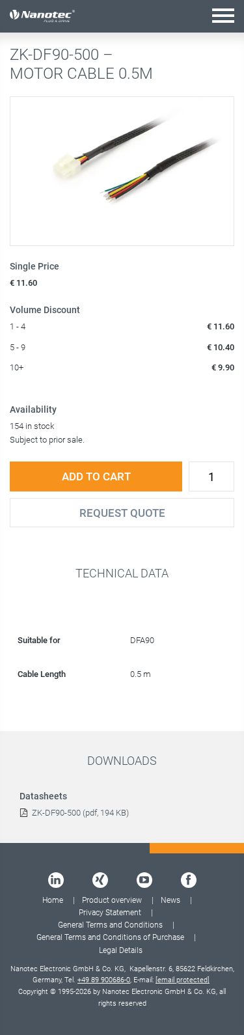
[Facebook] (189, 880)
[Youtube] (144, 880)
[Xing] (100, 880)
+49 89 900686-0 (103, 980)
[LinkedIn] (56, 880)
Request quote (122, 512)
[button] (223, 15)
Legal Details (120, 950)
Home (52, 900)
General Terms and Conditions (110, 925)
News (170, 900)
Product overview (112, 900)
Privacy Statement (110, 912)
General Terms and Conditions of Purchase (110, 937)
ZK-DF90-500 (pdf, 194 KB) (80, 813)
